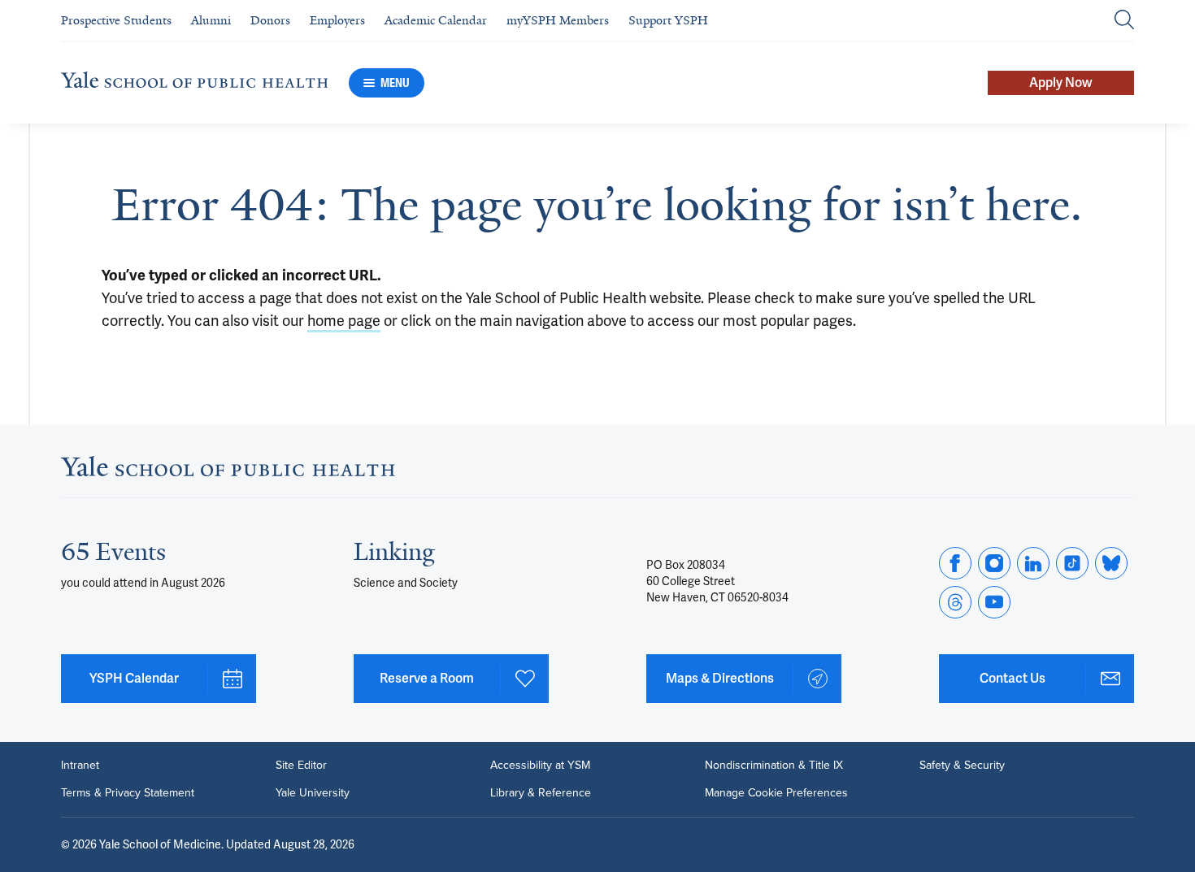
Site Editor (301, 765)
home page (343, 320)
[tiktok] (1072, 563)
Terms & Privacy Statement (127, 793)
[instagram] (994, 563)
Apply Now (1061, 82)
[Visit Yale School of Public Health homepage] (228, 471)
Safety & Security (962, 765)
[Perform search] (1124, 21)
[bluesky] (1111, 563)
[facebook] (955, 563)
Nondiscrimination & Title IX (774, 765)
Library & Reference (540, 793)
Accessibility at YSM (540, 765)
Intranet (80, 765)
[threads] (955, 602)
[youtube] (994, 602)
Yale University (313, 793)
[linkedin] (1033, 563)
